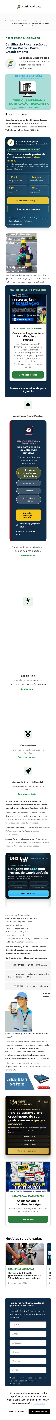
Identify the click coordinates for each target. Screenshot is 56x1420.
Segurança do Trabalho (42, 21)
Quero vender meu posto (28, 201)
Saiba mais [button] (39, 1403)
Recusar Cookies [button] (16, 1411)
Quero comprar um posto (28, 209)
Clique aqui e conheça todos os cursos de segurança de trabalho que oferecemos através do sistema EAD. (27, 1066)
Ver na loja (28, 1219)
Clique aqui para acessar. (35, 958)
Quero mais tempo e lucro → (28, 1151)
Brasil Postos (9, 21)
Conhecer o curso (28, 374)
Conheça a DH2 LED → (28, 893)
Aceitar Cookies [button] (39, 1411)
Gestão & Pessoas (24, 21)
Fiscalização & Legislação (22, 38)
